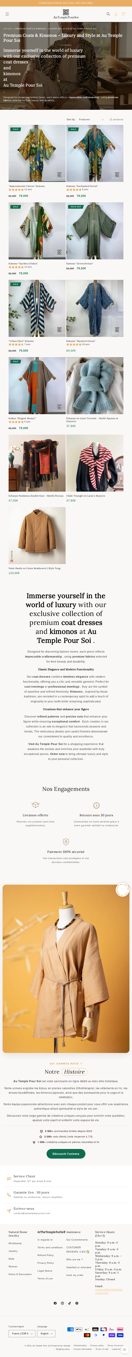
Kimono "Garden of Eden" (23, 263)
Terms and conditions (50, 1247)
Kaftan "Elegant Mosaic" (22, 418)
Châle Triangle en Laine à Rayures (85, 496)
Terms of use (45, 1278)
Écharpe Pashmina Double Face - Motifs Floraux (36, 496)
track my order (75, 1275)
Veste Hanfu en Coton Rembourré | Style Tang (34, 568)
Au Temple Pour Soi (41, 1346)
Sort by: (71, 119)
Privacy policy (97, 1345)
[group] (20, 190)
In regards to (45, 1239)
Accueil (8, 29)
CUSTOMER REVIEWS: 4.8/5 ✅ (77, 1249)
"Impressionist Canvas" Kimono (27, 186)
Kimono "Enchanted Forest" (82, 186)
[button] (7, 14)
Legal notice (117, 1349)
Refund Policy (45, 1255)
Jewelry (13, 1251)
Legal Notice (44, 1270)
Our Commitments (77, 1239)
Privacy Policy (45, 1262)
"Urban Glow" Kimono (21, 341)
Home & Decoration (20, 1274)
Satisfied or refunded (78, 1267)
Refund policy (80, 1345)
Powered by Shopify (61, 1346)
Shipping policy (63, 1349)
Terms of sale (102, 1349)
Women (13, 1266)
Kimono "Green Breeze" (80, 263)
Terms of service (115, 1345)
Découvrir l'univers (66, 1154)
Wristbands (15, 1243)
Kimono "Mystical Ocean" (81, 341)
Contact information (83, 1349)
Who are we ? (74, 1259)
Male (11, 1258)
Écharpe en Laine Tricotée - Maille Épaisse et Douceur (92, 420)
